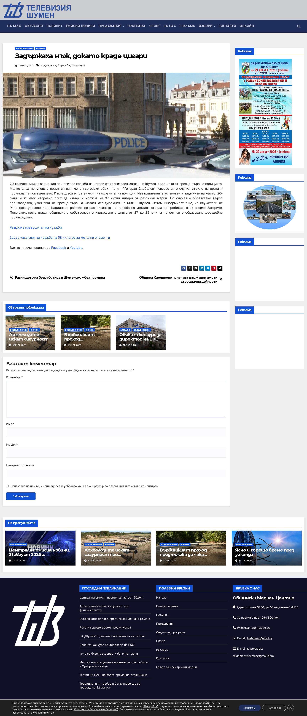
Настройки (274, 707)
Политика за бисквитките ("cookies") (96, 709)
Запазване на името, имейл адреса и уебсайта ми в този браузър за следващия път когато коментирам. (85, 486)
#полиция (78, 65)
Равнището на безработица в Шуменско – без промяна (60, 277)
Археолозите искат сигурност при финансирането (106, 554)
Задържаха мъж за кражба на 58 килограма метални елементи (60, 237)
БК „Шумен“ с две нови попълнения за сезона (112, 636)
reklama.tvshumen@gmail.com (253, 656)
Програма (137, 26)
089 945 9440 (260, 628)
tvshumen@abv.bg (259, 638)
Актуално (34, 26)
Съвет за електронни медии (176, 667)
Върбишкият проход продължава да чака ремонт (183, 554)
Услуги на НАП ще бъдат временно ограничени (113, 675)
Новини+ (55, 26)
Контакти (227, 26)
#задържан (48, 65)
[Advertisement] (270, 274)
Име (10, 424)
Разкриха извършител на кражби (36, 227)
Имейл (12, 444)
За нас (170, 26)
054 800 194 (270, 617)
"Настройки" (150, 706)
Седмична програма (170, 632)
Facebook (58, 247)
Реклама (187, 26)
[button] (298, 26)
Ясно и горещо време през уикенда (264, 552)
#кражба (64, 65)
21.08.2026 (19, 560)
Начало (14, 26)
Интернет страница (20, 465)
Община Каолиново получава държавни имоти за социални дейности (178, 279)
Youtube (76, 247)
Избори (206, 26)
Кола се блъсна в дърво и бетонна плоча (108, 653)
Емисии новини (80, 26)
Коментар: (14, 377)
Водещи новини (24, 48)
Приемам (249, 707)
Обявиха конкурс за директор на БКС (140, 337)
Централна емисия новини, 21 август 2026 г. (39, 552)
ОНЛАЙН (247, 26)
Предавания (110, 26)
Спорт (154, 26)
